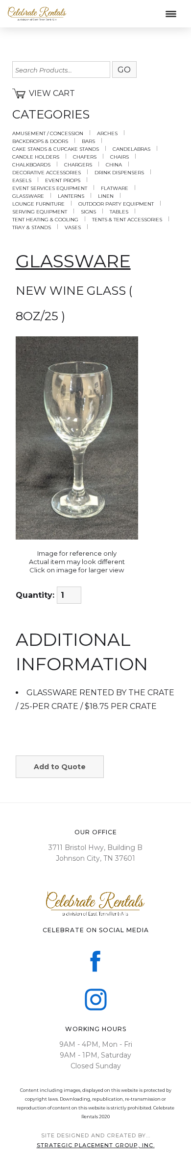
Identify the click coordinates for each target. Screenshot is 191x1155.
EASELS (21, 180)
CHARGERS (78, 165)
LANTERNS (71, 196)
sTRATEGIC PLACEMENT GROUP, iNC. (96, 1145)
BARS (88, 141)
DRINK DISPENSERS (119, 172)
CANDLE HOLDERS (35, 157)
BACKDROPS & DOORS (40, 141)
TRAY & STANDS (31, 227)
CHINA (114, 165)
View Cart (52, 93)
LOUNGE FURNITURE (38, 204)
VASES (73, 227)
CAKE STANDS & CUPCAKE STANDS (55, 149)
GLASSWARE (28, 196)
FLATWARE (114, 188)
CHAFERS (84, 157)
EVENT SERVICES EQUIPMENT (49, 188)
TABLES (119, 212)
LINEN (106, 196)
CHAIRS (119, 157)
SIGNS (88, 212)
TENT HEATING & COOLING (45, 219)
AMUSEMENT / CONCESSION (47, 133)
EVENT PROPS (62, 180)
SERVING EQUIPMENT (39, 212)
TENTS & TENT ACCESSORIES (127, 219)
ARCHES (107, 133)
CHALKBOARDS (31, 165)
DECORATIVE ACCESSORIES (46, 172)
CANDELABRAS (131, 149)
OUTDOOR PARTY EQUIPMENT (116, 204)
